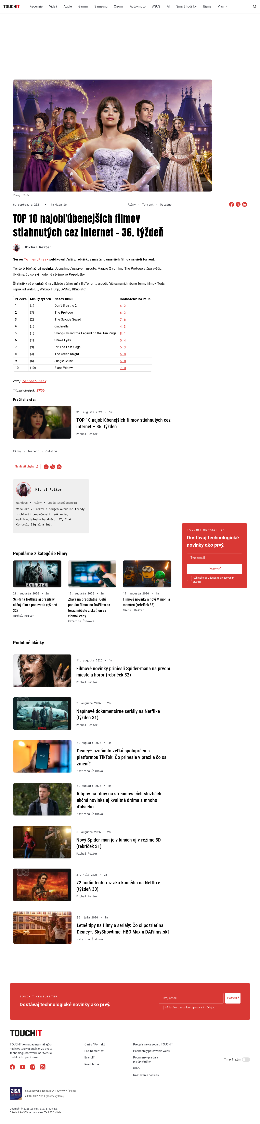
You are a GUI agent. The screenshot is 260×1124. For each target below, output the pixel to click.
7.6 (123, 319)
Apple (68, 6)
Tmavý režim (233, 1059)
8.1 (123, 333)
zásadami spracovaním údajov (197, 1007)
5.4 (123, 340)
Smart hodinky (186, 6)
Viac (221, 6)
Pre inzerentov (94, 1051)
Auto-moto (138, 6)
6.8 (123, 361)
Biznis (207, 6)
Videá (53, 6)
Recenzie (36, 6)
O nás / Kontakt (94, 1044)
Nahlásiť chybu (25, 466)
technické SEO (20, 1112)
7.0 (123, 368)
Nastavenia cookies (146, 1075)
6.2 (123, 305)
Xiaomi (118, 6)
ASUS (156, 6)
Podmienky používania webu (151, 1051)
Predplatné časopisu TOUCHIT (153, 1044)
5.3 (123, 347)
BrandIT (89, 1057)
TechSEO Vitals (52, 1112)
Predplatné (91, 1064)
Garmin (83, 6)
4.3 (123, 326)
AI (168, 6)
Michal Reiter (38, 247)
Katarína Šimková (81, 621)
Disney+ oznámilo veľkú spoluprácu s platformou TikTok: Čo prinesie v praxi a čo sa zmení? (121, 757)
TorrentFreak (36, 259)
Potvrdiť (215, 569)
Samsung (100, 6)
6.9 (123, 354)
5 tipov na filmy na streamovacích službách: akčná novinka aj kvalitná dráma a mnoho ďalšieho (119, 800)
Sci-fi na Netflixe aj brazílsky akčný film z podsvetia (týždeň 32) (35, 604)
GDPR (137, 1068)
